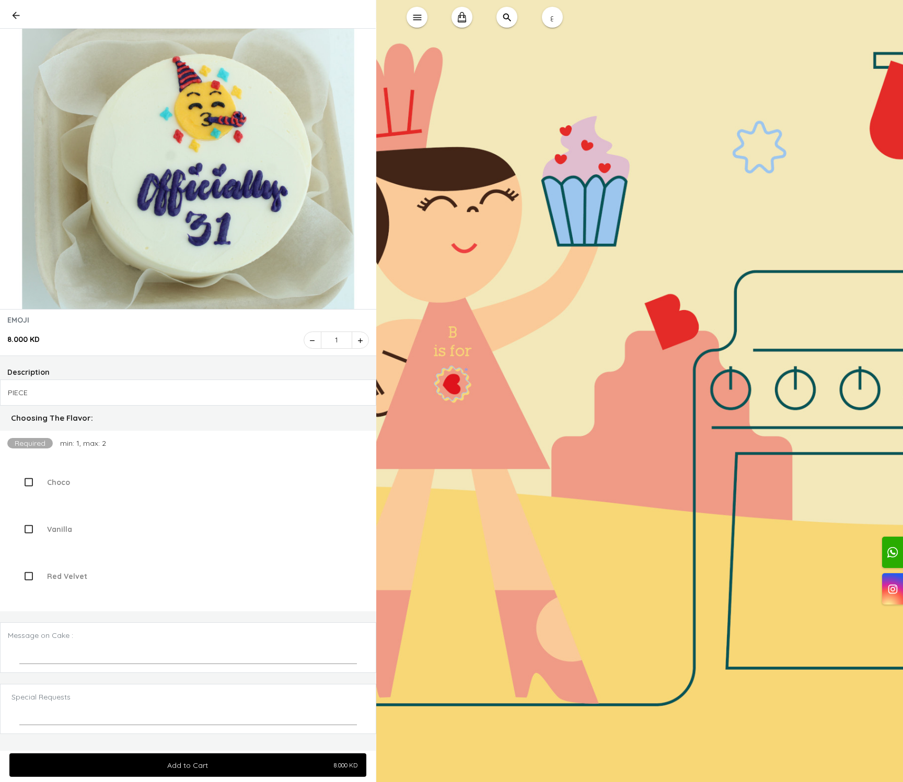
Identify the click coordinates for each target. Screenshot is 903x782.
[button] (188, 418)
